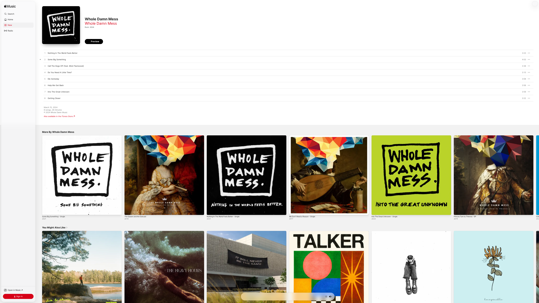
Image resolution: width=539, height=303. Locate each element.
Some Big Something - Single (55, 136)
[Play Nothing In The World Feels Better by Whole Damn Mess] (45, 53)
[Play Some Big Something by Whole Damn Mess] (45, 59)
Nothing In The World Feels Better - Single (225, 136)
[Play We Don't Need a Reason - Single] (293, 211)
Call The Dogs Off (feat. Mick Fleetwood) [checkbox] (66, 66)
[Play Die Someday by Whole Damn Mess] (45, 79)
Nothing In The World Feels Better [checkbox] (62, 53)
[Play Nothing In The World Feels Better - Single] (210, 211)
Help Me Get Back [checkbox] (56, 85)
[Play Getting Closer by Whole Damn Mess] (45, 98)
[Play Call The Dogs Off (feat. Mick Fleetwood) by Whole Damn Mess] (45, 66)
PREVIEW (523, 53)
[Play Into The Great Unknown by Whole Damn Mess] (45, 92)
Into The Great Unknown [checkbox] (58, 92)
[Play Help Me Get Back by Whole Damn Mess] (45, 85)
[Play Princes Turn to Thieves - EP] (457, 211)
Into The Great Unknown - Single (386, 136)
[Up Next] (326, 297)
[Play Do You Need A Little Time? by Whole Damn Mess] (45, 72)
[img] (10, 6)
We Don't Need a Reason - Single (303, 136)
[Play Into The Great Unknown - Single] (375, 211)
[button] (18, 14)
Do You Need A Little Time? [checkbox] (60, 72)
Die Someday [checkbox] (53, 79)
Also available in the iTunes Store (58, 116)
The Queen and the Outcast (137, 136)
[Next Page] (536, 175)
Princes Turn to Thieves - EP (466, 136)
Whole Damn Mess (101, 23)
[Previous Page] (39, 175)
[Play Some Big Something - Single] (46, 211)
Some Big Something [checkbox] (57, 59)
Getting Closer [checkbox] (54, 98)
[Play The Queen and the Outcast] (128, 211)
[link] (55, 227)
